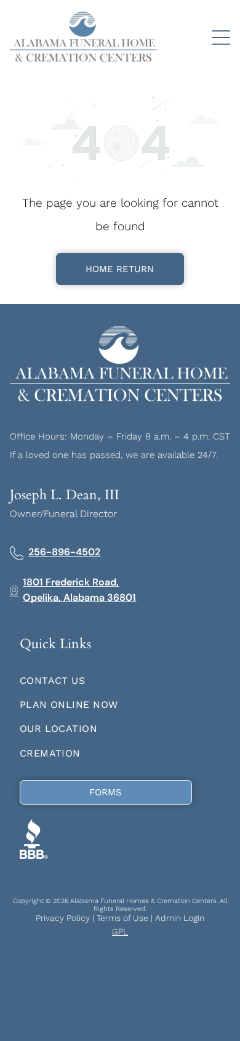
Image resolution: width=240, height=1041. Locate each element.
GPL (120, 931)
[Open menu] (221, 37)
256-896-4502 (64, 551)
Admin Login (179, 918)
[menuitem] (120, 680)
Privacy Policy (63, 918)
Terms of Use (122, 918)
